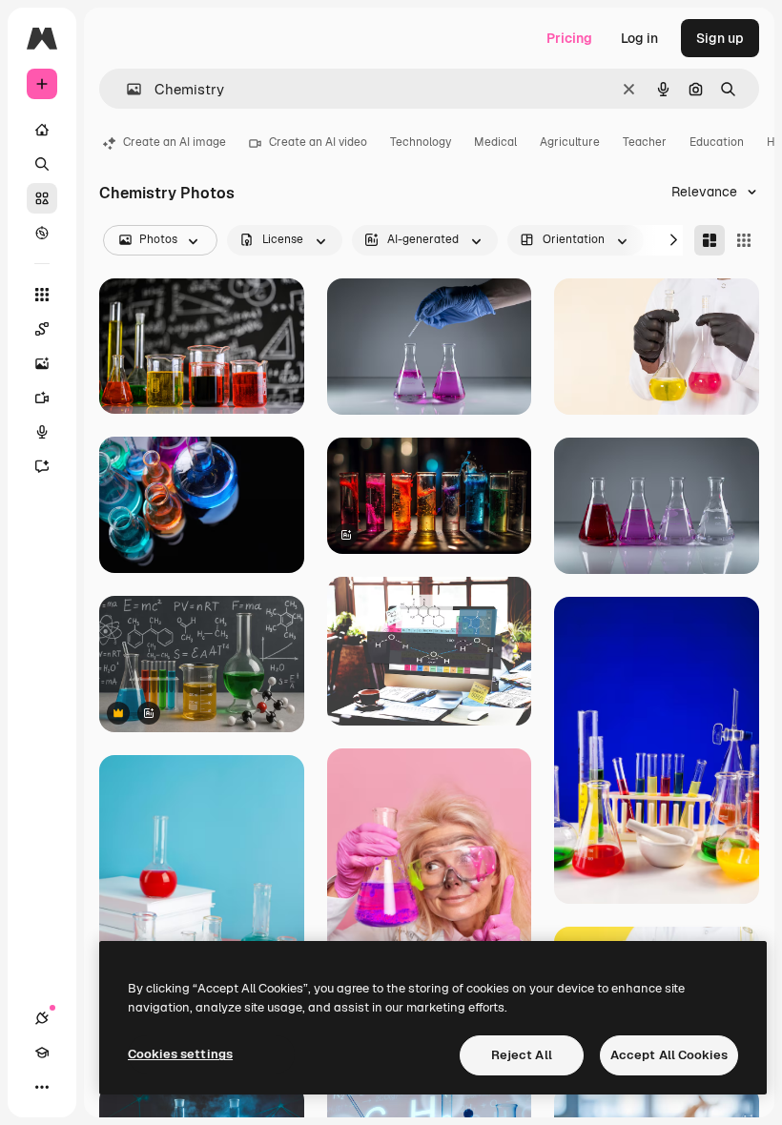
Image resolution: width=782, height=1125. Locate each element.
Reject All (521, 1055)
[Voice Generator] (42, 432)
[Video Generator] (42, 397)
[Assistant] (42, 466)
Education (716, 142)
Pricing (569, 38)
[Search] (42, 164)
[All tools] (42, 294)
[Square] (744, 240)
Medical (495, 142)
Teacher (645, 142)
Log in (639, 38)
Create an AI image (174, 142)
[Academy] (42, 1052)
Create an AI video (318, 142)
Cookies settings (180, 1054)
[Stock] (42, 198)
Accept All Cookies (669, 1055)
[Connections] (42, 1018)
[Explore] (42, 232)
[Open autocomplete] (126, 89)
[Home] (42, 129)
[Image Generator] (42, 363)
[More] (42, 1087)
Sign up (720, 38)
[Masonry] (709, 240)
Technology (420, 142)
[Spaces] (42, 329)
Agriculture (570, 142)
